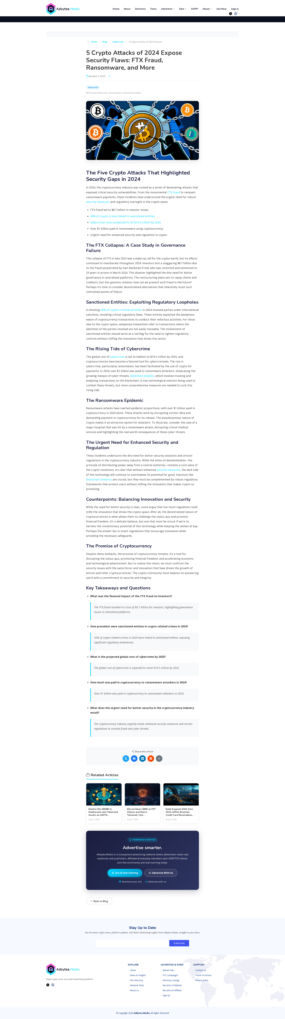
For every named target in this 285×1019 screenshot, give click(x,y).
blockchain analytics (99, 479)
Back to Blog (100, 901)
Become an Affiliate (172, 990)
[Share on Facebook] (134, 758)
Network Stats (137, 985)
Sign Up (166, 995)
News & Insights (138, 975)
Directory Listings (171, 980)
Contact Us (200, 970)
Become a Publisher (172, 985)
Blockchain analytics (142, 376)
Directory (140, 9)
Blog (104, 41)
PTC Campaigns (170, 975)
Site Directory (136, 980)
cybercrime (117, 356)
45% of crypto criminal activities (121, 310)
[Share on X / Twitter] (126, 758)
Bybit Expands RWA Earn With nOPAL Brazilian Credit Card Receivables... (180, 812)
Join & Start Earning (126, 872)
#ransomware (115, 92)
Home (116, 9)
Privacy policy (201, 980)
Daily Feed (118, 41)
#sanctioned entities (132, 92)
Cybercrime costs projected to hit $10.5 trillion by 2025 (125, 222)
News (127, 9)
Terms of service (203, 975)
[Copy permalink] (159, 758)
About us (134, 990)
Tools (153, 9)
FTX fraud (173, 192)
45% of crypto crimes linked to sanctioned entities (122, 216)
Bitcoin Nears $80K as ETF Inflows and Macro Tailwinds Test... (141, 812)
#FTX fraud (91, 92)
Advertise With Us (162, 872)
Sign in (235, 9)
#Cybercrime (102, 92)
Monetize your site (132, 881)
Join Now (222, 9)
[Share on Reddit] (151, 758)
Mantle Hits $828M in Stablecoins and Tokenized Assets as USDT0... (103, 812)
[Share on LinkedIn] (142, 758)
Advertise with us (157, 881)
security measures (98, 202)
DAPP (194, 9)
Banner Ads (168, 970)
